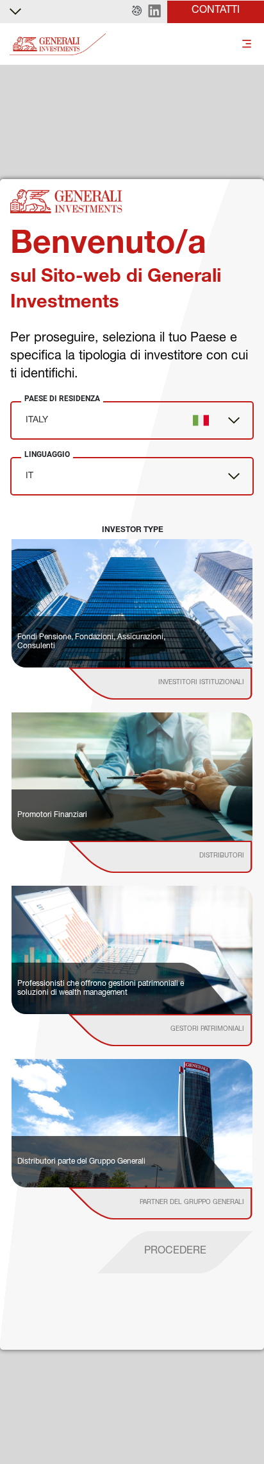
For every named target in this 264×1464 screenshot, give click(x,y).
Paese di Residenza (62, 398)
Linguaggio (47, 454)
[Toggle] (247, 45)
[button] (137, 11)
